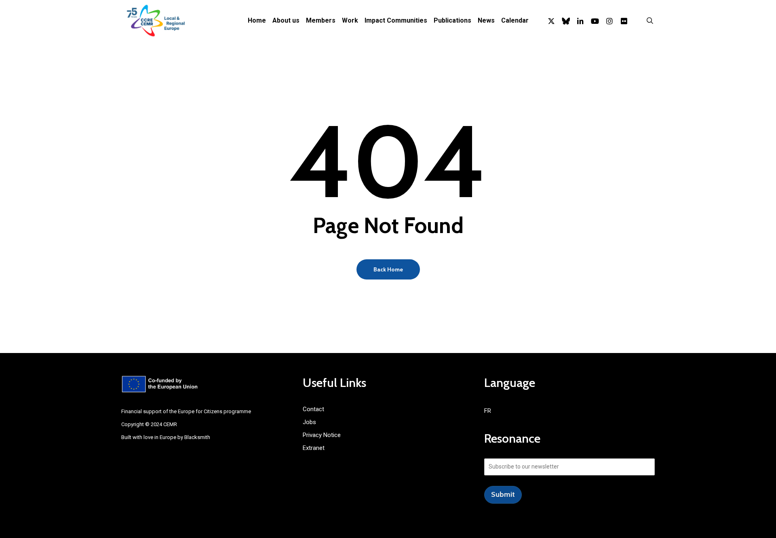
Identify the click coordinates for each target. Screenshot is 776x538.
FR (487, 410)
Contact (313, 409)
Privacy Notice (322, 435)
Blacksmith (197, 437)
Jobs (309, 422)
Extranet (314, 448)
